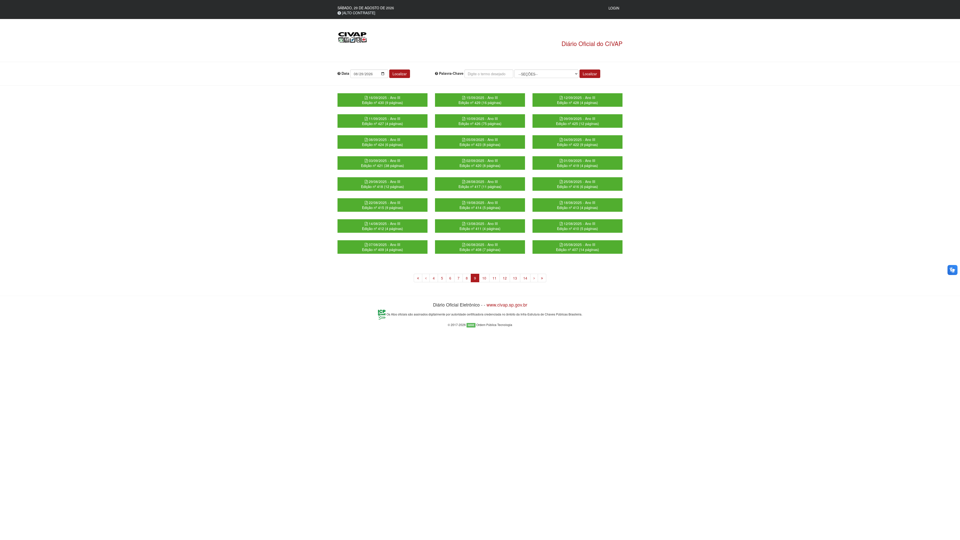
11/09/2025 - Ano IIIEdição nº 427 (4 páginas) (382, 121)
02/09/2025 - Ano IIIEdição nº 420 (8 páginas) (480, 163)
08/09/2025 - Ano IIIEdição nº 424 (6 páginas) (382, 142)
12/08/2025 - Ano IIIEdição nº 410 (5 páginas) (577, 226)
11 (494, 278)
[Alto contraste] (358, 12)
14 (525, 278)
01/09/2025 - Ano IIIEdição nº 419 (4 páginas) (577, 163)
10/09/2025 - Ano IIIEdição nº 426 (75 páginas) (480, 121)
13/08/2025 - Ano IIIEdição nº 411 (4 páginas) (480, 226)
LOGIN (613, 8)
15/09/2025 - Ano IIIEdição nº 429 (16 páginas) (480, 100)
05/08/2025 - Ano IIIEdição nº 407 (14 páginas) (577, 247)
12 (505, 278)
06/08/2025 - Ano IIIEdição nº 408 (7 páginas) (480, 247)
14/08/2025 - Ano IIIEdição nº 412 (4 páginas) (382, 226)
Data (344, 73)
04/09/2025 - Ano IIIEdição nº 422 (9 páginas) (577, 142)
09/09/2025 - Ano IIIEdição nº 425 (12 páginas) (577, 121)
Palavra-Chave (451, 73)
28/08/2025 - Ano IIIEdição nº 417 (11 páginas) (480, 184)
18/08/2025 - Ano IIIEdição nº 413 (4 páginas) (577, 205)
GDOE (471, 325)
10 (484, 278)
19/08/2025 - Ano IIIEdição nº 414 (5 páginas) (480, 205)
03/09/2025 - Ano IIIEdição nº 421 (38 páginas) (382, 163)
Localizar (399, 73)
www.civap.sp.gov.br (506, 304)
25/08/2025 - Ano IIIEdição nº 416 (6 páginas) (577, 184)
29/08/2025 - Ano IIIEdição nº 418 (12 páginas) (382, 184)
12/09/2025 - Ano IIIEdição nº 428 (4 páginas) (577, 100)
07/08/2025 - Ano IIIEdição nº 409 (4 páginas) (382, 247)
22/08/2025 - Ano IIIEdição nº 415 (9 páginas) (382, 205)
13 (515, 278)
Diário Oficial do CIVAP (592, 43)
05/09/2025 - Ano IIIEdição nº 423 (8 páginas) (480, 142)
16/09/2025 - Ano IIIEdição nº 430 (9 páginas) (382, 100)
